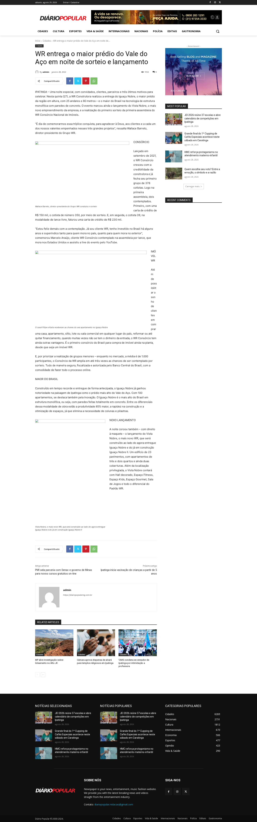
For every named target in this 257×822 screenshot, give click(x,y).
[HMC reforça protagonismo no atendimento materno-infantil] (173, 156)
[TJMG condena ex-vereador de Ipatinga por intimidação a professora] (138, 642)
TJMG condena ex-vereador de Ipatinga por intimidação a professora (134, 663)
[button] (217, 31)
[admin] (37, 72)
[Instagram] (215, 3)
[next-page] (43, 674)
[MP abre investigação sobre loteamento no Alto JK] (54, 642)
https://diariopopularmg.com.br (77, 595)
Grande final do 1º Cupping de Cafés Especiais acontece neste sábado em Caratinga (202, 137)
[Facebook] (210, 3)
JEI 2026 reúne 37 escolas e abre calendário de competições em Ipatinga (202, 118)
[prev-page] (37, 674)
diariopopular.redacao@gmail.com (113, 804)
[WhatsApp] (93, 80)
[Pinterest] (85, 80)
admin (45, 72)
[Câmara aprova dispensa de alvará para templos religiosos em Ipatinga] (96, 642)
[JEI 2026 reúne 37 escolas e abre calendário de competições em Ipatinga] (173, 119)
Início (37, 40)
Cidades (47, 40)
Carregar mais (192, 186)
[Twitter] (220, 3)
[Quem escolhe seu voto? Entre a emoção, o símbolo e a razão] (173, 174)
